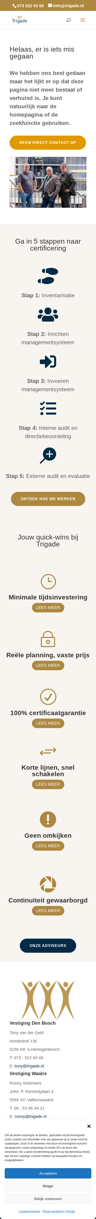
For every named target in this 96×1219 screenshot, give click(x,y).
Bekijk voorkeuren (48, 1199)
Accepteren (48, 1173)
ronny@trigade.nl (31, 1116)
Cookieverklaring (29, 1211)
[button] (89, 1126)
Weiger (48, 1186)
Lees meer (48, 607)
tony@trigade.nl (29, 1066)
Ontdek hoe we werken (48, 499)
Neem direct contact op (47, 143)
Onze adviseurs (48, 946)
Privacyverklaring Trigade (59, 1211)
